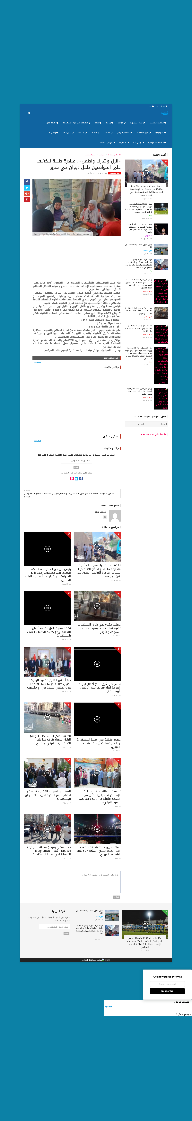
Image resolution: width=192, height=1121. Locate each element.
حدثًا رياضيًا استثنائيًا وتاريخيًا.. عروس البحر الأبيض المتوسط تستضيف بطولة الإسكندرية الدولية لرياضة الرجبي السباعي (138, 208)
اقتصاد (81, 133)
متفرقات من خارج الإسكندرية (76, 123)
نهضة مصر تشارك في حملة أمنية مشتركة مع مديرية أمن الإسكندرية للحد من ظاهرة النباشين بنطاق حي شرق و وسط (99, 571)
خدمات (94, 133)
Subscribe (167, 991)
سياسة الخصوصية (156, 142)
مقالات (107, 133)
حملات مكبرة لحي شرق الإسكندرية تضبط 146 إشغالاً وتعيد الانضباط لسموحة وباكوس (99, 628)
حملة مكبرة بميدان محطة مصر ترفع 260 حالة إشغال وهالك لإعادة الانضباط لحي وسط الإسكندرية (49, 850)
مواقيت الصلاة (106, 142)
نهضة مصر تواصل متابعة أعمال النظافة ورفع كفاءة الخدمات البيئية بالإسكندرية (49, 632)
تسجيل (149, 106)
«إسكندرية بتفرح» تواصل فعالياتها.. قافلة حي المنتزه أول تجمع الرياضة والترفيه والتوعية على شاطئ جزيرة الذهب (138, 263)
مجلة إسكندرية (113, 154)
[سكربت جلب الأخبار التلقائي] (93, 960)
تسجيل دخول (161, 106)
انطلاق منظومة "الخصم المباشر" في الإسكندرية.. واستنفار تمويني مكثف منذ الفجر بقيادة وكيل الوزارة (69, 495)
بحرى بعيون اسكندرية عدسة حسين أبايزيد (138, 246)
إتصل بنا (52, 133)
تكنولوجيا (159, 133)
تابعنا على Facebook (153, 434)
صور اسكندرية (142, 133)
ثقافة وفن (52, 123)
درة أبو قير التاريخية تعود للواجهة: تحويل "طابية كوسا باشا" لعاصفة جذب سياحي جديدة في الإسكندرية (49, 684)
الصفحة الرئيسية (156, 123)
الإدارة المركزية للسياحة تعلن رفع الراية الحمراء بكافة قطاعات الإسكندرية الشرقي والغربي (50, 739)
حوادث (121, 123)
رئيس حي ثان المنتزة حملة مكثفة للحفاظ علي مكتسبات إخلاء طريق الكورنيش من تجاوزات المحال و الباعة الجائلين (48, 574)
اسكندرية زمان (123, 133)
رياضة (108, 123)
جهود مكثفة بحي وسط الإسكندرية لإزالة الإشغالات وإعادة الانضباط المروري (99, 743)
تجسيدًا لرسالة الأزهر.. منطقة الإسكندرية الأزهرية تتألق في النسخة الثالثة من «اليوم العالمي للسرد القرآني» (100, 797)
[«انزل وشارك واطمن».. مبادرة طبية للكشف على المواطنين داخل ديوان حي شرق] (76, 208)
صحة (97, 123)
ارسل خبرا (137, 142)
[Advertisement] (107, 52)
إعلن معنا (67, 133)
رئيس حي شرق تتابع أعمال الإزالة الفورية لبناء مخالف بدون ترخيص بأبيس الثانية (100, 687)
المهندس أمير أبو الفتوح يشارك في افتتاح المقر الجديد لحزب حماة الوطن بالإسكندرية (48, 795)
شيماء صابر (102, 173)
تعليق (116, 897)
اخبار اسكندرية (136, 123)
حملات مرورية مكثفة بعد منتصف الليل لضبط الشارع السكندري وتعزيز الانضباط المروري (99, 850)
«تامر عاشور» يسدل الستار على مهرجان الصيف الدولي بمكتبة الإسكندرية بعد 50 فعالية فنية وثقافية (140, 228)
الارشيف (123, 142)
